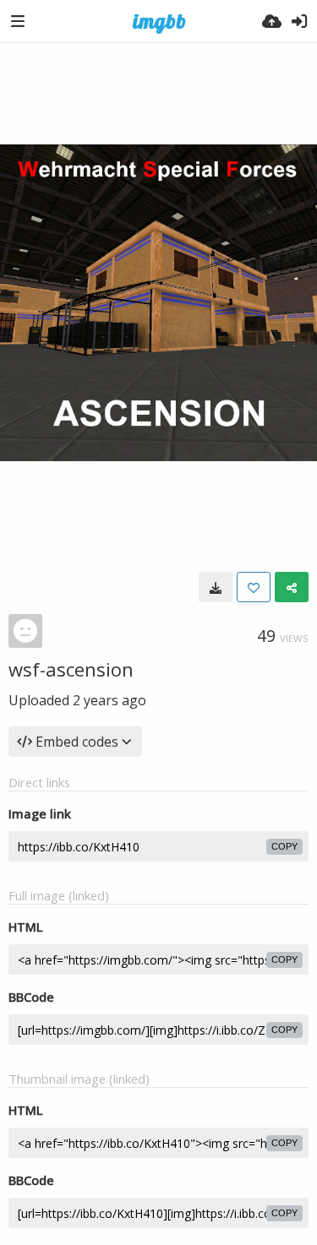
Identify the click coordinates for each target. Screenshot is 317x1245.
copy (284, 846)
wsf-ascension (71, 669)
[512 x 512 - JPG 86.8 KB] (215, 587)
